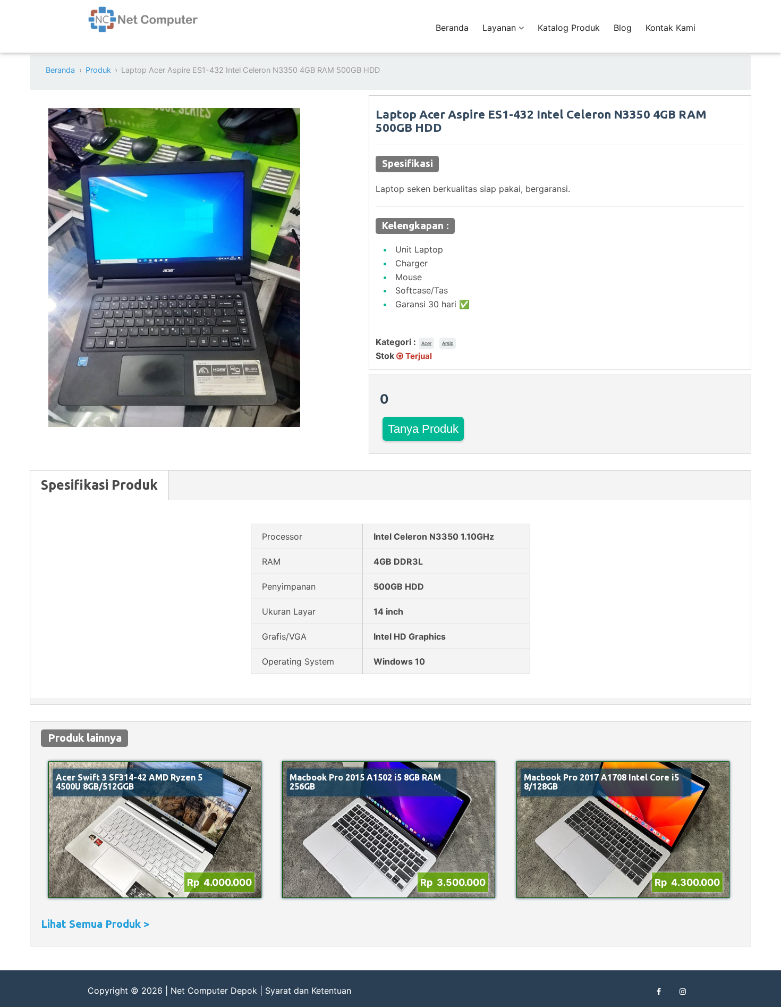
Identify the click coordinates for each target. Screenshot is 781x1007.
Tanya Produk (423, 428)
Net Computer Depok (214, 990)
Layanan (500, 27)
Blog (623, 27)
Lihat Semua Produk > (95, 924)
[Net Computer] (143, 25)
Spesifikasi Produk (99, 484)
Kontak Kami (670, 27)
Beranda (452, 27)
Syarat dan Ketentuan (308, 990)
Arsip (447, 343)
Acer (426, 343)
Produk (98, 70)
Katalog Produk (569, 27)
